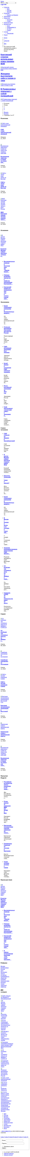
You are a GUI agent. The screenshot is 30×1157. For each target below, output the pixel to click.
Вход (5, 1128)
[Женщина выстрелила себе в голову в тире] (9, 85)
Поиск (5, 35)
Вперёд (6, 112)
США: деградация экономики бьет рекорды (7, 349)
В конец (6, 113)
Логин (3, 1140)
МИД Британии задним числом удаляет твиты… (4, 216)
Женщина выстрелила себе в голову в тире (8, 77)
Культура (9, 19)
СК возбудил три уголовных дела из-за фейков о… (4, 636)
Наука (9, 30)
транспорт (4, 985)
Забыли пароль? (9, 1153)
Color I (2, 1137)
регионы (3, 982)
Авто (8, 26)
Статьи (6, 32)
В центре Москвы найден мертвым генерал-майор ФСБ (7, 460)
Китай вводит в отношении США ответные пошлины (7, 368)
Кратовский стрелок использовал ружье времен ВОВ (7, 59)
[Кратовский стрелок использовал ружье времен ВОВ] (9, 70)
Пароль (4, 1143)
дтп (2, 975)
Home (5, 38)
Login (2, 4)
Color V (21, 1137)
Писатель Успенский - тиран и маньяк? (7, 479)
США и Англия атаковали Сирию (4, 684)
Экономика (7, 16)
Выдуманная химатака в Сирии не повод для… (5, 159)
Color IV (16, 1137)
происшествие (5, 981)
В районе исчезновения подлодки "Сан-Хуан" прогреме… (8, 955)
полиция (3, 979)
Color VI (25, 1137)
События (6, 7)
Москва (9, 12)
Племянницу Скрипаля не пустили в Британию (8, 847)
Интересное (7, 24)
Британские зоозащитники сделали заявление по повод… (8, 829)
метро (4, 975)
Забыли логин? (8, 1155)
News (2, 1)
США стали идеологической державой (6, 132)
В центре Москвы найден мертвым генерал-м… (4, 252)
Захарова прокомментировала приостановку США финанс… (10, 550)
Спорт (9, 21)
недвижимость (5, 976)
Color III (11, 1137)
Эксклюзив (10, 33)
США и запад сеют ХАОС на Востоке (3, 185)
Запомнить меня (9, 1146)
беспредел (4, 972)
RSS (5, 4)
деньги (3, 973)
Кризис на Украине (12, 15)
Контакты (6, 1127)
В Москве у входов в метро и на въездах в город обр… (6, 525)
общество (3, 978)
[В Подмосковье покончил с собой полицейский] (9, 100)
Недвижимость (11, 27)
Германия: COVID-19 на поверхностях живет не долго (8, 598)
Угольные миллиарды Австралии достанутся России (7, 330)
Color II (7, 1137)
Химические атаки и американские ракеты (5, 734)
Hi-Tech (9, 29)
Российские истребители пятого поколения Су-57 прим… (8, 785)
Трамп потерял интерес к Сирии (6, 864)
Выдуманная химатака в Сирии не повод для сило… (5, 761)
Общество (7, 18)
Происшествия (8, 23)
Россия (9, 10)
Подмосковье (5, 967)
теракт (2, 984)
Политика (7, 13)
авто (2, 970)
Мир (8, 9)
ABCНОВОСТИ (6, 1131)
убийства (3, 987)
